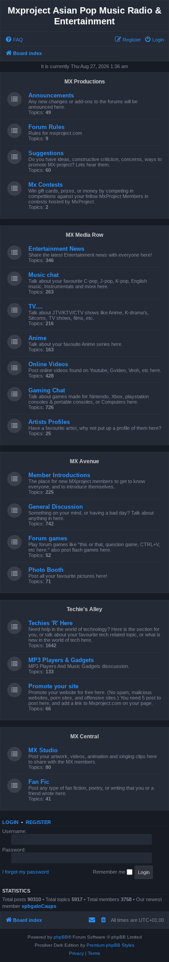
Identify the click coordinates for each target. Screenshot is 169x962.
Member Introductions (59, 475)
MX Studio (43, 750)
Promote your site (53, 686)
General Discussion (55, 506)
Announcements (51, 95)
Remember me (110, 872)
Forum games (47, 538)
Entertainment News (56, 248)
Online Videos (48, 364)
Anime (37, 338)
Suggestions (46, 153)
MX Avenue (84, 461)
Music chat (43, 275)
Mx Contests (45, 184)
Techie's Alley (84, 609)
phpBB (61, 936)
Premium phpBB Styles (110, 945)
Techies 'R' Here (50, 623)
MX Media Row (84, 235)
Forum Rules (46, 127)
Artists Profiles (49, 422)
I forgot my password (25, 872)
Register (38, 822)
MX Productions (84, 81)
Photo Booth (46, 569)
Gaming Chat (46, 390)
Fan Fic (38, 781)
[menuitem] (14, 39)
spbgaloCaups (39, 906)
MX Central (84, 736)
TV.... (35, 306)
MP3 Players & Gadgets (61, 660)
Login (10, 822)
